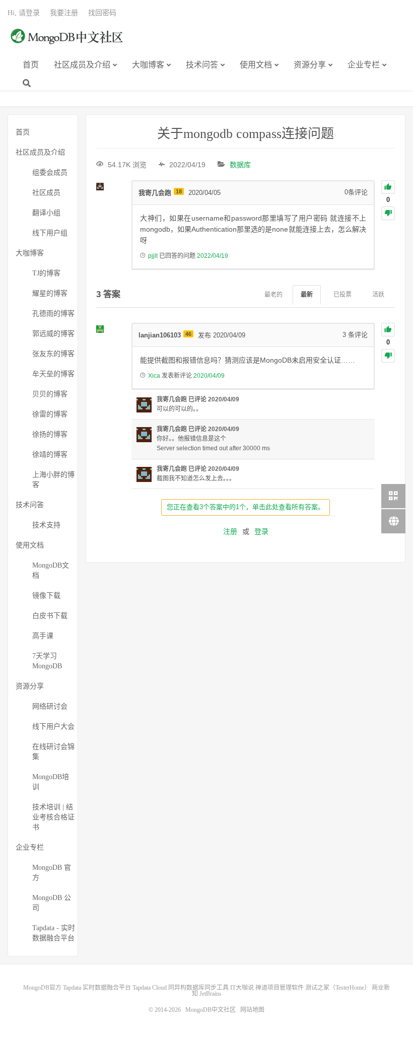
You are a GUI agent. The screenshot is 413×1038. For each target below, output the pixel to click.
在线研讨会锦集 (53, 751)
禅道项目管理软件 (279, 987)
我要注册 (64, 13)
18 (179, 191)
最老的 (273, 294)
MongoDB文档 (50, 570)
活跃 (378, 294)
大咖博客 (148, 64)
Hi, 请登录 (24, 13)
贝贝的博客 (49, 394)
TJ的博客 (46, 273)
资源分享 (310, 64)
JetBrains (210, 993)
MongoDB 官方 (51, 872)
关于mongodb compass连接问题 (245, 133)
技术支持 (46, 525)
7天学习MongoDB (47, 661)
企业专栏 (364, 64)
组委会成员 (49, 172)
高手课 (42, 636)
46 (188, 334)
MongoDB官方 (42, 987)
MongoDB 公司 (51, 903)
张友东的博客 (53, 354)
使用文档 (256, 64)
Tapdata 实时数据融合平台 (97, 987)
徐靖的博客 (49, 454)
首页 (31, 64)
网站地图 (252, 1009)
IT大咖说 (242, 987)
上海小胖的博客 (53, 480)
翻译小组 (46, 213)
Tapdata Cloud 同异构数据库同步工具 (180, 987)
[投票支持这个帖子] (388, 187)
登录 (261, 531)
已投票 (342, 294)
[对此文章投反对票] (388, 213)
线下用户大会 (53, 726)
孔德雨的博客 (53, 313)
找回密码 (102, 13)
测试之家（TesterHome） (337, 987)
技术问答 (202, 64)
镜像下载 (46, 595)
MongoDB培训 (50, 782)
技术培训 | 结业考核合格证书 (53, 817)
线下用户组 (49, 233)
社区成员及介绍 (82, 64)
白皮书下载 (49, 615)
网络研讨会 (49, 706)
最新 (307, 294)
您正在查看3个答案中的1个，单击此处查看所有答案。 (245, 507)
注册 (230, 531)
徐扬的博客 (49, 434)
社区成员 (46, 192)
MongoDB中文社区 (68, 42)
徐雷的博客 (49, 414)
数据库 (240, 165)
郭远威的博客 (53, 333)
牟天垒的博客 (53, 374)
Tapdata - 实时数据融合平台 (53, 933)
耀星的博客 (49, 293)
